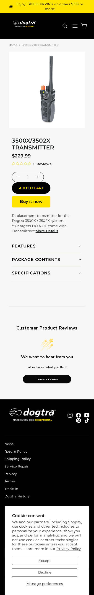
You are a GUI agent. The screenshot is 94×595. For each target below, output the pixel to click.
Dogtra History (17, 496)
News (9, 444)
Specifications (31, 273)
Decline (45, 572)
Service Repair (17, 466)
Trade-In (11, 489)
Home (13, 45)
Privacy (11, 474)
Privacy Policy (69, 549)
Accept (45, 560)
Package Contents (36, 259)
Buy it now (31, 201)
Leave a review (47, 379)
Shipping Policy (18, 459)
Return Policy (16, 451)
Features (24, 246)
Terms (10, 481)
